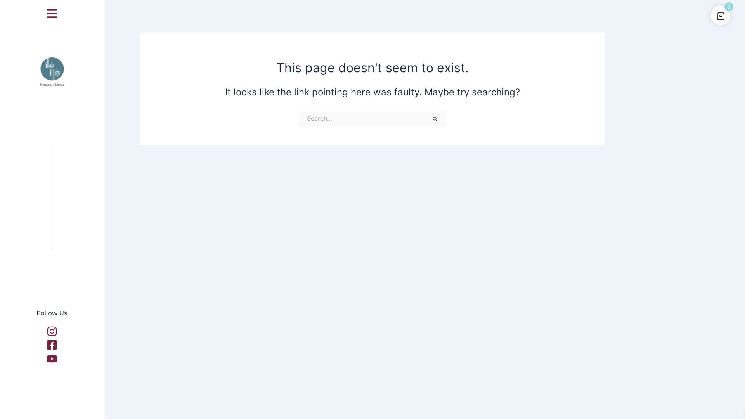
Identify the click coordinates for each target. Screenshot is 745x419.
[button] (52, 13)
